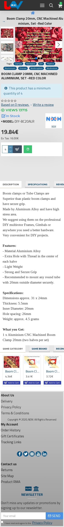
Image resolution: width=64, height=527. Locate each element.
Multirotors (52, 68)
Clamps (18, 63)
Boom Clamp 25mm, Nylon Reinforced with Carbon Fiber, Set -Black (51, 371)
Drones (23, 68)
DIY (41, 63)
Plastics (50, 63)
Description (11, 184)
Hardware (30, 63)
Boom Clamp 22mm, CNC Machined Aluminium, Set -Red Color (30, 371)
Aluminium (10, 68)
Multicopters (36, 68)
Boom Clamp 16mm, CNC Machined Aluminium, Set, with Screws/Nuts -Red (10, 371)
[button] (18, 44)
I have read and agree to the (28, 522)
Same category (13, 348)
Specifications (37, 184)
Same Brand (39, 348)
